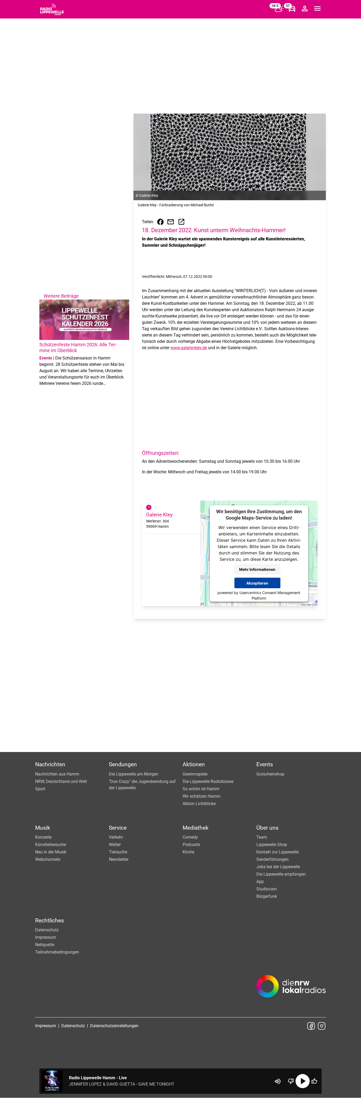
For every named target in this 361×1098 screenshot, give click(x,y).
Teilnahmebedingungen (57, 952)
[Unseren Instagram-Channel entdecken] (321, 1026)
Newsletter (118, 859)
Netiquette (44, 944)
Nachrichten (50, 764)
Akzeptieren (257, 583)
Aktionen (194, 764)
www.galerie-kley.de (188, 347)
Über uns (267, 828)
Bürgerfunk (266, 896)
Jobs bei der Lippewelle (278, 866)
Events (264, 764)
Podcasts (191, 844)
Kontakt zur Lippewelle (277, 851)
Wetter (115, 844)
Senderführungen (272, 859)
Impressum (45, 937)
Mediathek (196, 828)
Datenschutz (47, 929)
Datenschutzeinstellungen (114, 1025)
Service (118, 828)
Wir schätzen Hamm (201, 796)
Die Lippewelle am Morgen (133, 774)
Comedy (190, 837)
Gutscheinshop (270, 774)
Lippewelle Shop (271, 844)
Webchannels (47, 859)
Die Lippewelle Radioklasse (208, 781)
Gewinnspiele (195, 774)
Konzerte (43, 837)
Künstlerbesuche (50, 844)
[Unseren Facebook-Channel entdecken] (311, 1026)
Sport (40, 788)
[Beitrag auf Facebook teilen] (160, 222)
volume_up (277, 1081)
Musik (42, 828)
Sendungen (123, 764)
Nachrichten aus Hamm (57, 774)
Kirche (188, 851)
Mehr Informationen (257, 569)
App (260, 881)
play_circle (302, 1081)
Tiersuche (118, 851)
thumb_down (291, 1081)
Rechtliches (49, 920)
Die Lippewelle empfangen (281, 874)
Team (261, 837)
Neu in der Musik (50, 851)
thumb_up (314, 1081)
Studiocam (266, 888)
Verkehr (116, 837)
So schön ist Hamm (201, 788)
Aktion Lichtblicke (199, 803)
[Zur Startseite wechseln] (52, 9)
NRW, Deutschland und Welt (61, 781)
